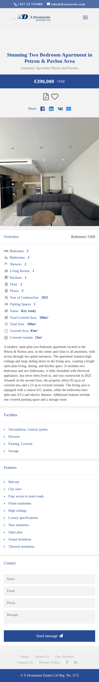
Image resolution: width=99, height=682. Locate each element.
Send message (47, 636)
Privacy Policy (49, 662)
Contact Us (25, 662)
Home (24, 657)
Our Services (64, 657)
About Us (42, 657)
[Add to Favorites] (54, 97)
